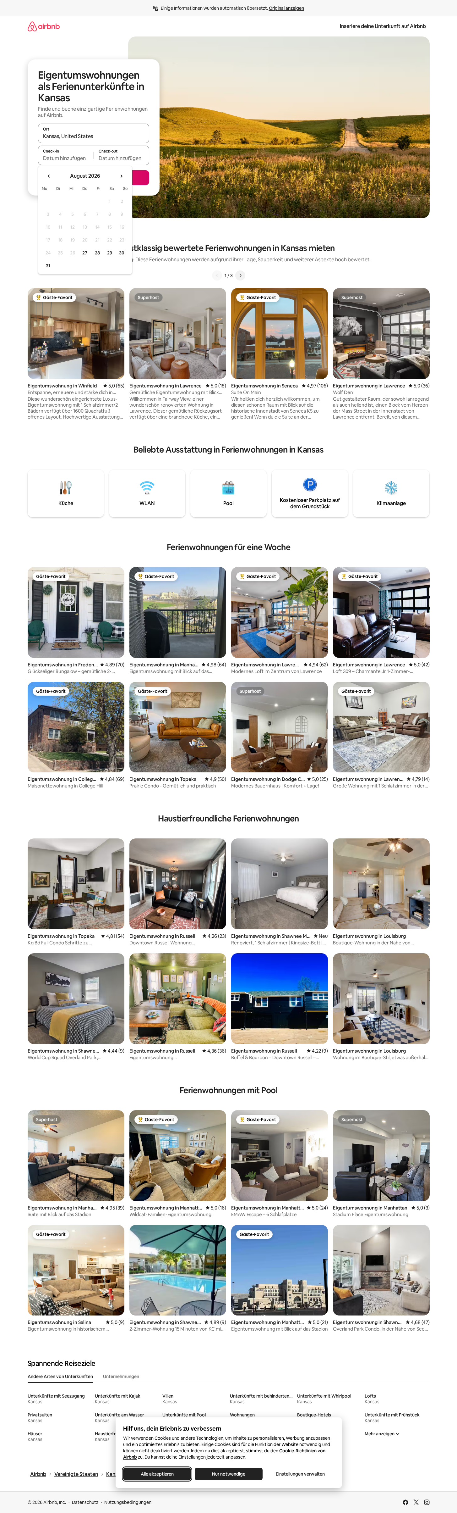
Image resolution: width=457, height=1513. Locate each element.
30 (121, 253)
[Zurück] (217, 275)
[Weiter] (240, 275)
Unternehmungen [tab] (121, 1376)
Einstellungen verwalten (300, 1474)
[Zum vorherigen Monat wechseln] (49, 176)
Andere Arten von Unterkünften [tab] (60, 1376)
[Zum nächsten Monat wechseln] (121, 176)
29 (109, 253)
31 (48, 266)
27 (84, 253)
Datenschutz (85, 1502)
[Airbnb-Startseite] (44, 26)
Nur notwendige (228, 1474)
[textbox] (66, 158)
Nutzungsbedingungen (127, 1502)
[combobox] (93, 136)
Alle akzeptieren (156, 1474)
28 (97, 253)
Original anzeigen (286, 8)
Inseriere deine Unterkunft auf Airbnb (383, 26)
